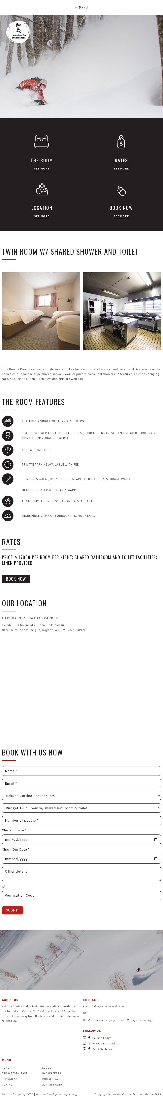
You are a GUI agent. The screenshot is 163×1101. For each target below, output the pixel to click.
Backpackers (51, 1073)
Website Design (12, 1094)
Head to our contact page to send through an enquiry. (117, 1020)
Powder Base (51, 1079)
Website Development (50, 1094)
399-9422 (68, 630)
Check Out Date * (15, 849)
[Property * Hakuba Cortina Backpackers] (81, 795)
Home (5, 1067)
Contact (8, 1084)
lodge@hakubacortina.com (109, 1006)
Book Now (16, 579)
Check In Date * (14, 830)
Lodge (46, 1067)
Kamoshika (9, 1079)
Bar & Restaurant (14, 1073)
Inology (73, 1094)
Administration (53, 1084)
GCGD (29, 1094)
